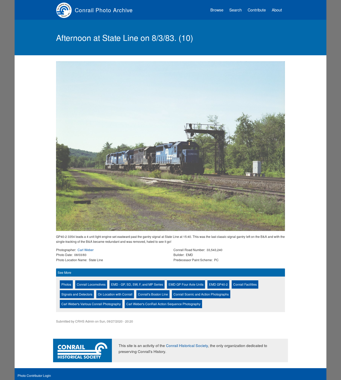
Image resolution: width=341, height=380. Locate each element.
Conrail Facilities (245, 284)
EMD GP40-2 (218, 284)
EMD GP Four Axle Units (186, 284)
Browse (216, 10)
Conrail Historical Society (187, 345)
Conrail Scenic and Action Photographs (201, 294)
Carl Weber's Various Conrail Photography (91, 304)
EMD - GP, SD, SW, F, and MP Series (137, 284)
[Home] (65, 10)
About (277, 10)
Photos (66, 284)
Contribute (257, 10)
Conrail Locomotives (91, 284)
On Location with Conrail (115, 294)
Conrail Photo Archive (104, 10)
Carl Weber (86, 250)
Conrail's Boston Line (153, 294)
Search (235, 10)
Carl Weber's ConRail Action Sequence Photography (163, 304)
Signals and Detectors (76, 294)
